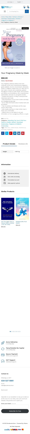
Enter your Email (8, 403)
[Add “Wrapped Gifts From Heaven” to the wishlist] (25, 219)
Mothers (14, 122)
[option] (7, 214)
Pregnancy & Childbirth (15, 124)
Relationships (4, 126)
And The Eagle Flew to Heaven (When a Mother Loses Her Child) (7, 223)
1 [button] (10, 331)
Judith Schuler (14, 127)
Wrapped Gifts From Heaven (21, 222)
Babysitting (11, 120)
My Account (4, 390)
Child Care (7, 127)
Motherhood (22, 127)
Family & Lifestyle (6, 122)
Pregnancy (9, 129)
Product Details (9, 144)
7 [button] (19, 331)
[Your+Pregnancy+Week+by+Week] (6, 133)
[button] (3, 219)
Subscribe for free (15, 411)
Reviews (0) (23, 144)
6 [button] (18, 331)
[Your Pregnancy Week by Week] (2, 133)
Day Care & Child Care (20, 120)
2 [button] (11, 331)
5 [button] (16, 331)
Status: (3, 80)
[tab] (9, 144)
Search (27, 11)
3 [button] (13, 331)
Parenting (3, 129)
